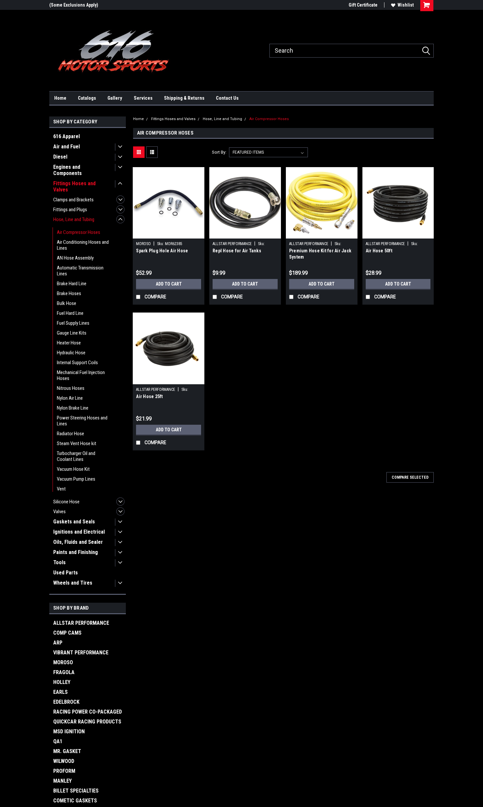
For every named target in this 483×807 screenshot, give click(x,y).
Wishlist (406, 5)
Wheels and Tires (72, 583)
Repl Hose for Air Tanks (237, 250)
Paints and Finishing (75, 552)
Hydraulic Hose (71, 353)
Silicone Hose (66, 502)
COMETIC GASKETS (75, 800)
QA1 (57, 741)
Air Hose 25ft (149, 396)
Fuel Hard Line (70, 313)
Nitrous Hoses (70, 388)
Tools (59, 562)
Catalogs (87, 98)
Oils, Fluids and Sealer (78, 542)
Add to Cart (169, 284)
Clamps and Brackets (73, 200)
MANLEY (62, 781)
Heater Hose (69, 343)
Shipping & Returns (184, 98)
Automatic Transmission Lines (80, 271)
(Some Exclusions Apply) (73, 5)
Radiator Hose (70, 434)
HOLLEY (61, 682)
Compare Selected (410, 477)
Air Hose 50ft (379, 250)
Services (143, 98)
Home (60, 98)
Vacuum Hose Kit (73, 469)
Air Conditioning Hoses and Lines (83, 245)
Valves (59, 512)
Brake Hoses (69, 293)
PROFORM (64, 771)
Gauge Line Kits (71, 333)
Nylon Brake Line (72, 408)
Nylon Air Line (70, 398)
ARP (57, 643)
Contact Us (227, 98)
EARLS (60, 692)
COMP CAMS (67, 633)
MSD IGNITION (69, 731)
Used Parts (65, 572)
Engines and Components (67, 170)
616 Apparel (66, 136)
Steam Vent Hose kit (76, 443)
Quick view (168, 233)
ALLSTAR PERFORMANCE (81, 623)
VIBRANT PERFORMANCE (80, 652)
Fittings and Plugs (70, 210)
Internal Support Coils (77, 363)
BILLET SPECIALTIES (76, 791)
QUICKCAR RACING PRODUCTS (87, 722)
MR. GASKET (67, 751)
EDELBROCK (66, 702)
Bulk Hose (66, 303)
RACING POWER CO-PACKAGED (87, 712)
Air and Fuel (66, 146)
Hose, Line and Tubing (73, 219)
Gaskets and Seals (74, 521)
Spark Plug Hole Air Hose (162, 250)
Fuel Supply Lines (73, 323)
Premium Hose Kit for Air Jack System (320, 254)
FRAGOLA (64, 672)
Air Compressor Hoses (78, 232)
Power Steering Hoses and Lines (82, 421)
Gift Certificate (363, 5)
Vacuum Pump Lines (76, 479)
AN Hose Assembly (75, 258)
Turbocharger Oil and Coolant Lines (76, 456)
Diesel (60, 157)
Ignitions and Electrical (79, 532)
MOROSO (63, 662)
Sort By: (219, 152)
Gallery (114, 98)
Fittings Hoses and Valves (74, 186)
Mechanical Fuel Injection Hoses (81, 375)
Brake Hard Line (71, 284)
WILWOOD (63, 761)
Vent (61, 489)
